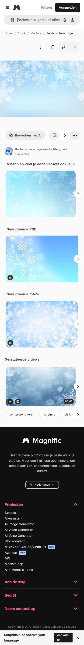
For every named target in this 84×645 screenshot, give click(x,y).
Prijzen (46, 7)
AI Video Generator (19, 530)
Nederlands (42, 485)
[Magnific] (42, 441)
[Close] (77, 638)
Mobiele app (14, 564)
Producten (14, 504)
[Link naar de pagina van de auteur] (9, 152)
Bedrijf (10, 595)
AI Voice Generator (19, 536)
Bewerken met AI (28, 135)
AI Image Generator (19, 524)
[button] (42, 485)
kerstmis (49, 414)
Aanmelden (68, 7)
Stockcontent (14, 541)
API (7, 558)
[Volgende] (65, 135)
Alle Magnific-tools (19, 570)
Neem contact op (20, 608)
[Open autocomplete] (10, 20)
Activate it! (63, 637)
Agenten (15, 553)
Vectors (36, 33)
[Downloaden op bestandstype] (74, 47)
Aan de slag (15, 581)
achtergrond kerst (22, 414)
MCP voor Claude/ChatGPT (29, 547)
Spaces (10, 513)
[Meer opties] (40, 47)
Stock (22, 33)
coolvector (22, 154)
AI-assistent (13, 518)
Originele (30, 62)
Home (9, 33)
